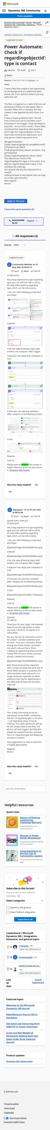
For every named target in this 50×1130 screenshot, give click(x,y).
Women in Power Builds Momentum (30, 836)
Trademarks (9, 1112)
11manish (23, 946)
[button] (45, 11)
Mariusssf (32, 80)
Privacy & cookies (11, 1104)
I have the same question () (19, 209)
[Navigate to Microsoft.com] (10, 3)
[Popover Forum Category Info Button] (18, 896)
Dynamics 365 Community (24, 10)
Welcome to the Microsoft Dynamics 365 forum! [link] (20, 1007)
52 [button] (21, 970)
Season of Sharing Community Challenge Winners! (31, 820)
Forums (29, 22)
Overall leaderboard (38, 981)
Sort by (7, 245)
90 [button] (32, 946)
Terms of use (9, 1108)
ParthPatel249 (25, 957)
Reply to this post (15, 201)
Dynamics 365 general (20, 907)
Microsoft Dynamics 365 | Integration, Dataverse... (22, 23)
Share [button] (33, 70)
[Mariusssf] (10, 510)
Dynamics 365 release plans (19, 1061)
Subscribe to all (25, 919)
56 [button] (36, 957)
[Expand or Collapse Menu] (4, 11)
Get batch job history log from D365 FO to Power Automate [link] (23, 1025)
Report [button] (9, 75)
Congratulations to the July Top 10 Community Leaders (31, 853)
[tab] (25, 237)
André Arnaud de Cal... (29, 965)
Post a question (25, 16)
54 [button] (38, 80)
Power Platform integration (22, 912)
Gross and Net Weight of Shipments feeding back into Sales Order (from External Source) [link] (22, 1037)
